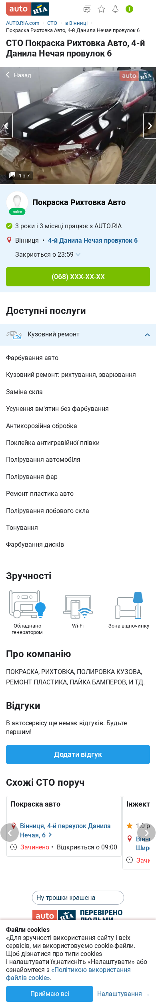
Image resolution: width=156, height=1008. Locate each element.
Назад (22, 75)
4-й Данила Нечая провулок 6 (93, 240)
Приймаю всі (49, 994)
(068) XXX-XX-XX (78, 276)
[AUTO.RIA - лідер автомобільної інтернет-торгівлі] (27, 9)
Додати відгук (78, 754)
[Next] (146, 832)
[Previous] (9, 832)
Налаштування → (123, 994)
